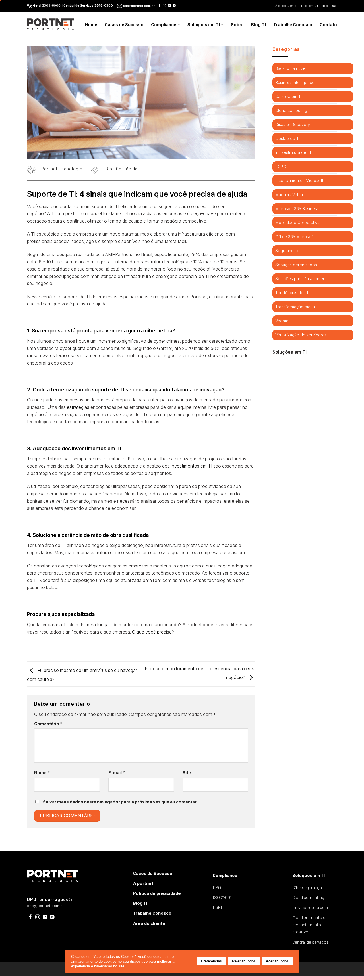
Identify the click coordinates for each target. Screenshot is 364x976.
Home (91, 24)
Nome (42, 772)
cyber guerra (73, 348)
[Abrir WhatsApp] (349, 961)
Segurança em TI (291, 250)
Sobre (237, 24)
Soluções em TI (203, 24)
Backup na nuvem (292, 68)
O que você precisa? (153, 632)
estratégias (78, 407)
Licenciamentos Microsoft (299, 180)
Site (187, 772)
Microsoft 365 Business (297, 208)
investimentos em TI (191, 466)
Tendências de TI (291, 292)
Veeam (281, 320)
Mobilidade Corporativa (297, 222)
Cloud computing (291, 110)
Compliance (163, 24)
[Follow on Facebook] (159, 5)
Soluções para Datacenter (299, 278)
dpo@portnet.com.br (45, 906)
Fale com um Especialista (319, 6)
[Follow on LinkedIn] (169, 5)
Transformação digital (295, 306)
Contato (328, 24)
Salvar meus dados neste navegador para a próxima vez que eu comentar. (120, 801)
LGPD (280, 166)
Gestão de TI (287, 138)
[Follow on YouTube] (174, 5)
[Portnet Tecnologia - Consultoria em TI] (50, 24)
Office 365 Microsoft (294, 236)
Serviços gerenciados (296, 264)
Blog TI (258, 24)
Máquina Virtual (289, 194)
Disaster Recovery (292, 124)
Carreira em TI (288, 96)
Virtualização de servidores (301, 334)
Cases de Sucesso (124, 24)
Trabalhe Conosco (292, 24)
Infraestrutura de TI (293, 152)
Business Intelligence (295, 82)
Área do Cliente (286, 6)
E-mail (116, 772)
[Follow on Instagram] (164, 5)
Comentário (48, 723)
